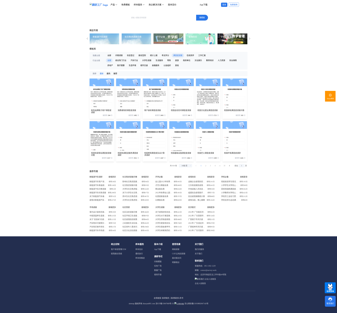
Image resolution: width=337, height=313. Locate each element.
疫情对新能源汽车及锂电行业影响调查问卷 (98, 200)
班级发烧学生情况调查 (229, 182)
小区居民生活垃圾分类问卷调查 (131, 223)
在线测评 (190, 55)
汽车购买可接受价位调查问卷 (98, 223)
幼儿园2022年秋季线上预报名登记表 (163, 182)
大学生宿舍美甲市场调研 (163, 227)
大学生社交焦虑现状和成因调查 (131, 200)
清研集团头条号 (176, 298)
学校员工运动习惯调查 (229, 196)
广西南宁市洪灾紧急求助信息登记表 (196, 219)
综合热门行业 (120, 60)
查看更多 (112, 177)
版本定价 (172, 5)
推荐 (115, 74)
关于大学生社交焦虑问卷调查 (131, 193)
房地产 (110, 65)
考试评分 (165, 55)
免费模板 (125, 5)
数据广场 (158, 270)
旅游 (177, 60)
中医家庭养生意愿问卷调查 (98, 216)
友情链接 (157, 298)
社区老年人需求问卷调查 (131, 227)
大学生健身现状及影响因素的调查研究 (163, 223)
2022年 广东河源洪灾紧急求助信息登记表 (196, 230)
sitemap (131, 304)
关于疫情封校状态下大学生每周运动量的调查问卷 (163, 212)
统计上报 (153, 55)
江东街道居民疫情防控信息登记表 (196, 185)
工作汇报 (202, 55)
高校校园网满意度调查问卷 (229, 189)
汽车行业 (134, 60)
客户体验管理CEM (118, 249)
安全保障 (233, 60)
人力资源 (221, 60)
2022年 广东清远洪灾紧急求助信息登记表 (196, 223)
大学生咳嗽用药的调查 (163, 230)
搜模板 (202, 18)
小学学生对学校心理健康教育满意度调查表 (229, 185)
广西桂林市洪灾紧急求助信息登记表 (196, 227)
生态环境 (132, 65)
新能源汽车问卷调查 (98, 189)
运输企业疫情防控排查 (196, 182)
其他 (177, 65)
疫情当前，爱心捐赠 (196, 200)
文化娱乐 (198, 60)
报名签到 (142, 55)
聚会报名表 (160, 189)
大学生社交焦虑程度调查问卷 (131, 189)
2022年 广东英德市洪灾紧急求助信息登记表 (196, 216)
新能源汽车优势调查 (98, 193)
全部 (109, 55)
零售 (169, 60)
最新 (101, 74)
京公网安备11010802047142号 (196, 304)
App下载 (203, 5)
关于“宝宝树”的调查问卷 (98, 219)
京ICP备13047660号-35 (165, 304)
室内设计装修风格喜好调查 (98, 212)
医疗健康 (121, 65)
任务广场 (158, 266)
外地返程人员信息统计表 (196, 189)
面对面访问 (176, 258)
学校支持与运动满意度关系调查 (229, 200)
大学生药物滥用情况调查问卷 (163, 219)
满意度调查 (177, 55)
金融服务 (155, 65)
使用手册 (158, 275)
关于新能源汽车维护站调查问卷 (98, 196)
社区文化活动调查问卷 (131, 230)
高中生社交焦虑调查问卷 (131, 196)
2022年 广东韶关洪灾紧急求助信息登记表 (196, 212)
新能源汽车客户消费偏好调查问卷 (98, 182)
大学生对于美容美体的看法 (163, 216)
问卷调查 (119, 55)
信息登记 (130, 55)
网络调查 (175, 249)
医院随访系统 (116, 254)
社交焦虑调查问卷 (129, 185)
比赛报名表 (160, 200)
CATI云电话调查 (178, 254)
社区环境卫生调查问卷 (131, 216)
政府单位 (186, 60)
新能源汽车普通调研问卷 (98, 185)
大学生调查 (146, 60)
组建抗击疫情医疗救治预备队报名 (196, 193)
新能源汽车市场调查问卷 (98, 230)
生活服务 (159, 60)
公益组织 (167, 65)
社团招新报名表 (161, 196)
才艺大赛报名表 (161, 185)
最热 (108, 74)
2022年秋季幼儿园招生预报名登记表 (163, 193)
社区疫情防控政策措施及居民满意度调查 (131, 219)
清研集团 (165, 298)
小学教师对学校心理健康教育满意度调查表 (229, 193)
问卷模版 (158, 262)
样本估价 (139, 249)
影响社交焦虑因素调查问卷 (131, 182)
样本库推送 (140, 258)
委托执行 (139, 254)
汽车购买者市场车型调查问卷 (98, 227)
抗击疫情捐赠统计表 (196, 196)
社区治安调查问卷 (129, 212)
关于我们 (198, 254)
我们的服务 (199, 249)
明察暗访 (175, 262)
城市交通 (144, 65)
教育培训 (210, 60)
